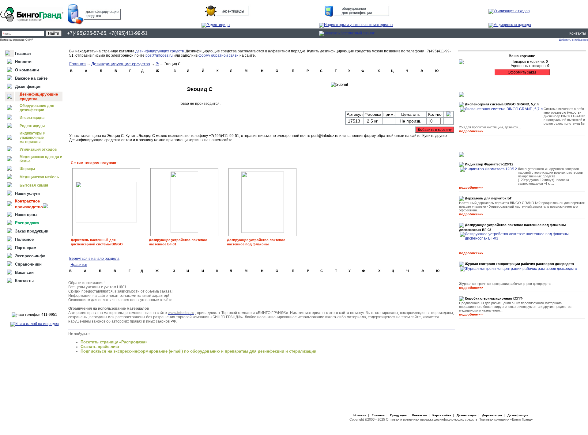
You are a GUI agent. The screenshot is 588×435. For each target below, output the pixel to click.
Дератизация (492, 415)
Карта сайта (441, 415)
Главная (77, 63)
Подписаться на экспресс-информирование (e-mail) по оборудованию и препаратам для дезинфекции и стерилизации (198, 351)
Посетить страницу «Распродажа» (114, 342)
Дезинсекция (467, 415)
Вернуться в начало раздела (94, 258)
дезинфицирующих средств (159, 51)
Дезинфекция (517, 415)
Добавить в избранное (573, 39)
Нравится (78, 265)
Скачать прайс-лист (100, 346)
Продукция (398, 415)
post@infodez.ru (159, 55)
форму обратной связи (218, 55)
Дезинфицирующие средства (120, 63)
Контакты (577, 33)
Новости (359, 415)
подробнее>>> (471, 131)
